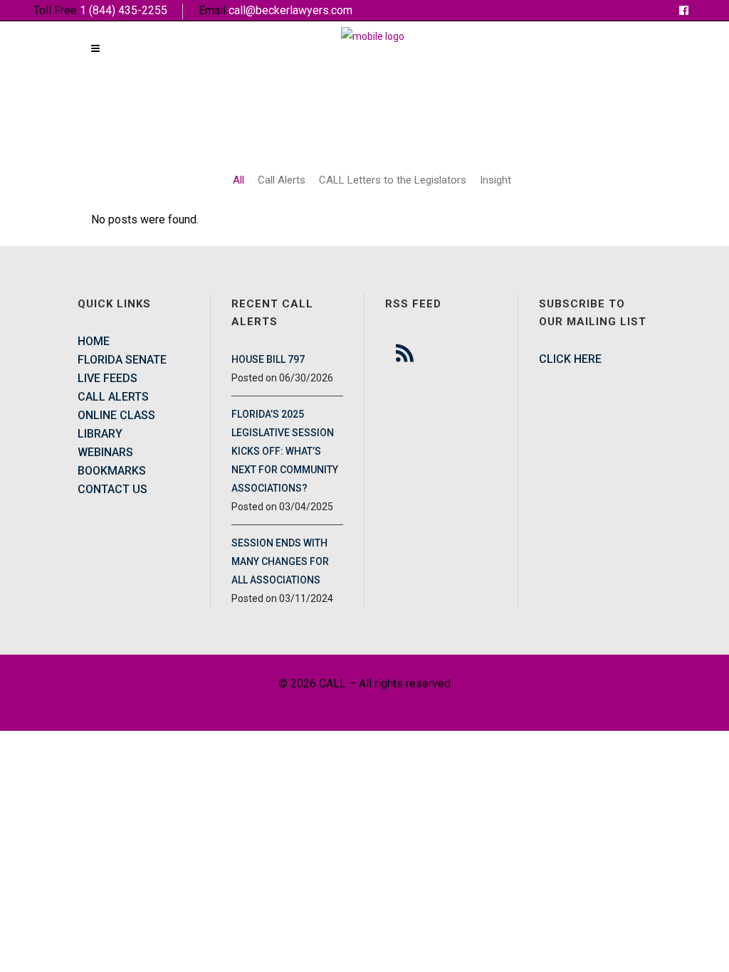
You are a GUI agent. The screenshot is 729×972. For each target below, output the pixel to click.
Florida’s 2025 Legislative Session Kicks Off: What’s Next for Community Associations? (284, 451)
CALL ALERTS (113, 396)
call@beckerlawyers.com (290, 10)
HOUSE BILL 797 (268, 359)
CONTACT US (112, 489)
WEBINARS (105, 452)
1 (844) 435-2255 (123, 10)
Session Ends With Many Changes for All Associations (280, 561)
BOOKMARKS (112, 470)
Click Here (570, 359)
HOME (94, 341)
